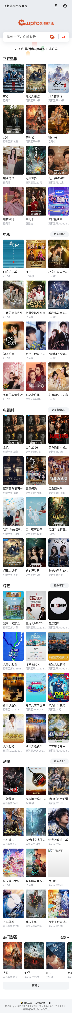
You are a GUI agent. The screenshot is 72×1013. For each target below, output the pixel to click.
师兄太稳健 (33, 96)
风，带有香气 (34, 529)
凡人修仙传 (55, 96)
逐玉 (48, 972)
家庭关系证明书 (13, 488)
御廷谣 (52, 137)
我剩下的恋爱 (11, 623)
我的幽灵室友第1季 (36, 881)
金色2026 (32, 447)
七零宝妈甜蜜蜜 (35, 313)
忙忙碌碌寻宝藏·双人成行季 (58, 746)
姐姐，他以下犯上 (36, 353)
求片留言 (28, 1003)
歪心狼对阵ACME (36, 798)
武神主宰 (31, 922)
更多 (34, 985)
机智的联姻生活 (13, 394)
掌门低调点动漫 (58, 798)
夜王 (28, 271)
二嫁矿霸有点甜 (13, 313)
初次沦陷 (8, 353)
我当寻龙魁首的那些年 (58, 529)
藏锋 (6, 137)
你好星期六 (55, 219)
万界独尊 (8, 922)
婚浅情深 (8, 178)
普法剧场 (54, 623)
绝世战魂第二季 (58, 839)
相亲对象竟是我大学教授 (58, 271)
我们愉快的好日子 (13, 529)
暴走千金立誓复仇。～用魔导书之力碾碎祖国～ (58, 922)
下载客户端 (38, 49)
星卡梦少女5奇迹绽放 (13, 881)
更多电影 (59, 234)
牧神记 (30, 137)
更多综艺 (59, 585)
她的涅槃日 (33, 570)
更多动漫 (59, 761)
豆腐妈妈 (31, 488)
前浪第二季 (10, 271)
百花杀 (30, 219)
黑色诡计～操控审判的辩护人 (58, 447)
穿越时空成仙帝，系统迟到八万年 (36, 839)
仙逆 (27, 972)
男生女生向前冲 (35, 705)
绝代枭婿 (8, 219)
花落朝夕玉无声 (58, 394)
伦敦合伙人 (33, 664)
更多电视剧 (58, 409)
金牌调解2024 (35, 623)
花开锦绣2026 (57, 178)
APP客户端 (40, 1003)
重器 (6, 96)
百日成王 (54, 881)
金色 (6, 447)
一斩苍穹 (8, 798)
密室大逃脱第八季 (58, 664)
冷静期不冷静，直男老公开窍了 (58, 353)
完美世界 (31, 178)
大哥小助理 (10, 664)
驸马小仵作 (33, 394)
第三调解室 (10, 705)
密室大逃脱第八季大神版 (36, 746)
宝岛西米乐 (55, 488)
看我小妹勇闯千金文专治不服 (58, 313)
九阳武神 (8, 839)
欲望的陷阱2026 (58, 570)
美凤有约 (8, 746)
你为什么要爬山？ (58, 705)
